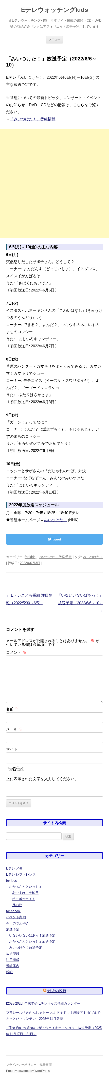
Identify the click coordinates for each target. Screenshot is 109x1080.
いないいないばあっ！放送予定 (32, 935)
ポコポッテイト (23, 899)
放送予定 (12, 929)
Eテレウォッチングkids (54, 9)
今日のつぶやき (17, 923)
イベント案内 (16, 917)
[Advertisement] (54, 183)
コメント (16, 652)
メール (14, 729)
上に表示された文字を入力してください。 (42, 779)
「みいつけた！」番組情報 (33, 119)
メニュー (54, 39)
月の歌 (17, 905)
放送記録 (12, 954)
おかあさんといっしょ (25, 887)
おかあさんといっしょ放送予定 (32, 941)
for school (13, 911)
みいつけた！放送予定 (55, 557)
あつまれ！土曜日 (25, 893)
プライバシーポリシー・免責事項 (29, 1065)
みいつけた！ (55, 520)
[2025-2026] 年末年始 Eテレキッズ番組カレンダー (43, 1003)
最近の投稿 (56, 991)
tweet (56, 539)
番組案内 (12, 966)
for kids (30, 557)
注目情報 (12, 960)
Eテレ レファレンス (21, 874)
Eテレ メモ (14, 868)
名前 (12, 709)
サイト (11, 749)
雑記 (9, 972)
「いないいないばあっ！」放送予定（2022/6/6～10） (80, 603)
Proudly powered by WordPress (28, 1071)
